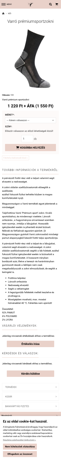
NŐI (9, 13)
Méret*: (10, 115)
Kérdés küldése (30, 373)
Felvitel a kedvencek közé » (15, 158)
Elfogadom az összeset (20, 454)
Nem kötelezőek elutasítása (20, 446)
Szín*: (8, 126)
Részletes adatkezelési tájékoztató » (19, 440)
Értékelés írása (30, 343)
